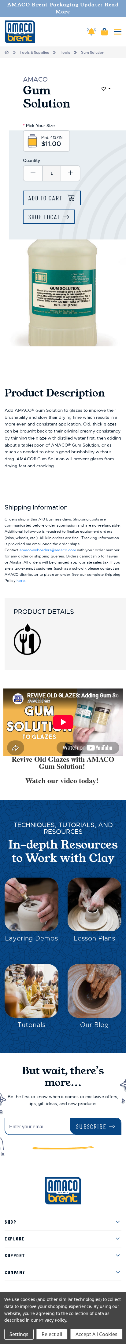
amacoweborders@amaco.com (48, 550)
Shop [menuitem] (10, 1222)
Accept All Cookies (96, 1334)
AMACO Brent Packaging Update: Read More (63, 8)
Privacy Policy (52, 1320)
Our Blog (94, 1025)
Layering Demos (31, 938)
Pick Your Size (39, 125)
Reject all (52, 1334)
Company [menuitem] (15, 1272)
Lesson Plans (94, 938)
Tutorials (31, 1025)
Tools (65, 52)
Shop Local (44, 217)
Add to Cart (46, 198)
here (20, 580)
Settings (18, 1334)
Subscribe (91, 1126)
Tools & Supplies (34, 52)
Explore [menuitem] (15, 1238)
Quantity (31, 160)
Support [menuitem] (15, 1255)
